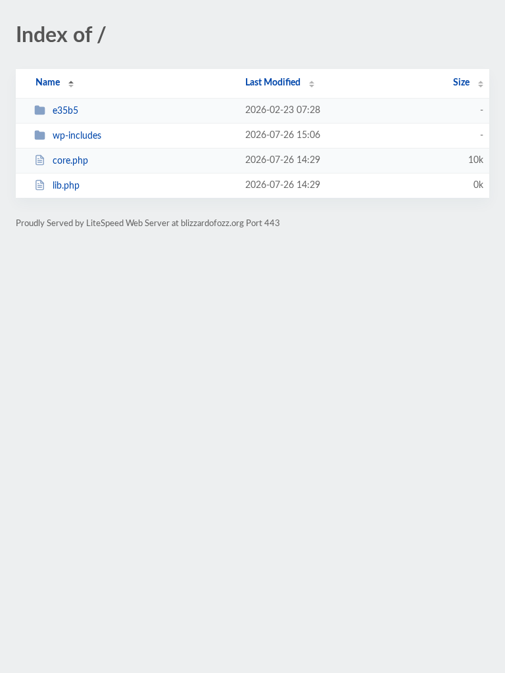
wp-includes (77, 136)
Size (461, 82)
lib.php (66, 186)
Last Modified (273, 82)
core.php (70, 161)
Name (48, 82)
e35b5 (65, 111)
